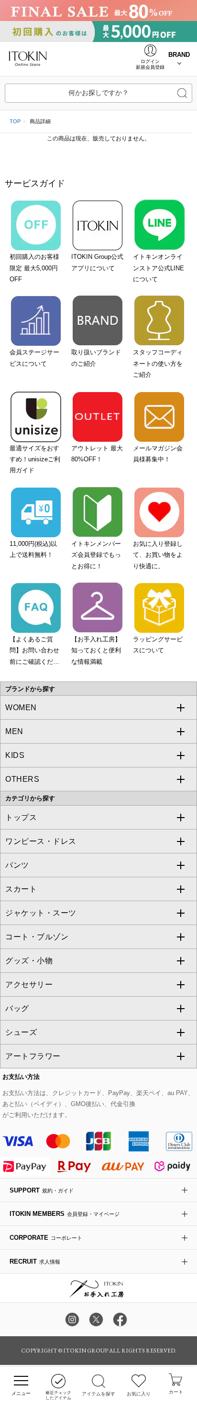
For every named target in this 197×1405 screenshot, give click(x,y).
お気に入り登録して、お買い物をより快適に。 (158, 555)
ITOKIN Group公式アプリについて (97, 262)
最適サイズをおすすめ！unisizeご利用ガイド (35, 459)
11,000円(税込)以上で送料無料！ (33, 549)
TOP (15, 121)
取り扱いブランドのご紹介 (96, 358)
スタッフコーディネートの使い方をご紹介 (158, 363)
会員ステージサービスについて (34, 358)
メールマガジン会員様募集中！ (158, 454)
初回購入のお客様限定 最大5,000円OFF (34, 268)
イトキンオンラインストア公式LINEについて (158, 268)
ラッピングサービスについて (158, 645)
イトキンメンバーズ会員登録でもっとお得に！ (96, 555)
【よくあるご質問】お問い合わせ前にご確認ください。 (34, 651)
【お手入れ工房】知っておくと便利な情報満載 (96, 650)
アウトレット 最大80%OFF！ (97, 454)
